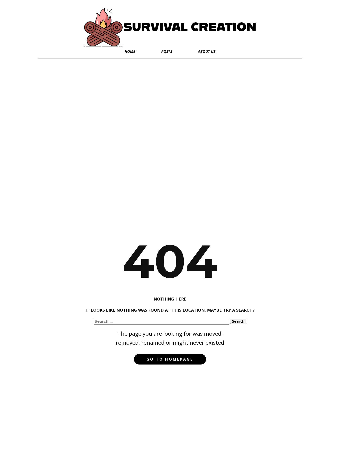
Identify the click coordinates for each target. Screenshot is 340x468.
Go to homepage (169, 359)
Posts (166, 51)
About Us (206, 51)
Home (130, 51)
